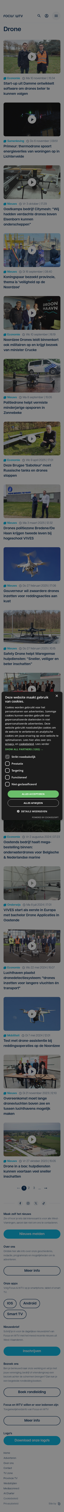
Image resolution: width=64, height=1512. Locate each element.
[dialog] (32, 756)
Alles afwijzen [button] (33, 803)
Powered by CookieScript (45, 817)
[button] (32, 749)
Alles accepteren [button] (33, 794)
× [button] (56, 696)
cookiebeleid (26, 743)
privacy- (10, 743)
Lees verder (42, 743)
